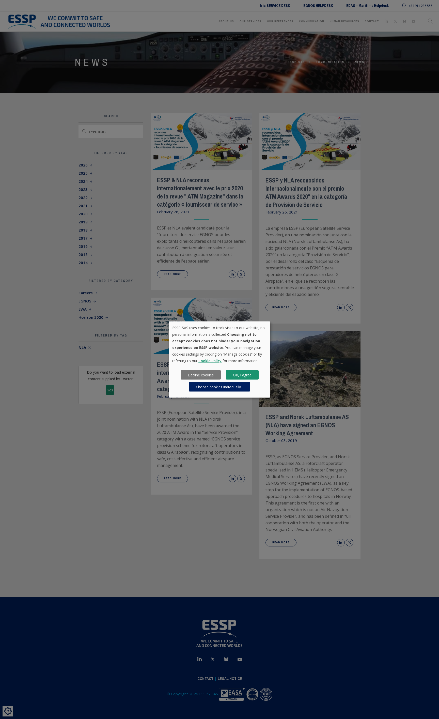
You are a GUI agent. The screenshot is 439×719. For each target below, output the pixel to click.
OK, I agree (242, 374)
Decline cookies (201, 374)
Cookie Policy (210, 360)
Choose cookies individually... (219, 386)
